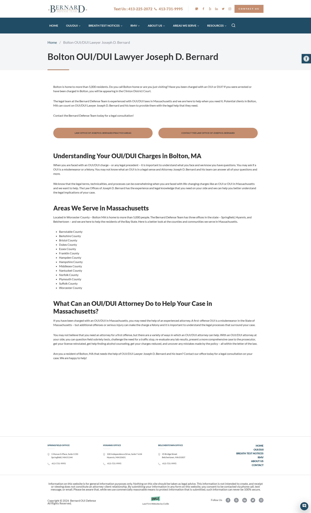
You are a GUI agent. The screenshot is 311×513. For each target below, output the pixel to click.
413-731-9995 (171, 9)
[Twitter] (223, 9)
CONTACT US (249, 8)
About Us (257, 461)
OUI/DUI (258, 449)
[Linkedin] (216, 9)
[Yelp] (210, 9)
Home (53, 25)
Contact (257, 465)
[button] (306, 58)
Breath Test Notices (249, 453)
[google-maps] (197, 9)
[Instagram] (230, 9)
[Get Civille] (155, 502)
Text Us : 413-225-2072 (133, 9)
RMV (260, 457)
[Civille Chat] (304, 506)
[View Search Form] (233, 25)
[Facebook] (203, 9)
